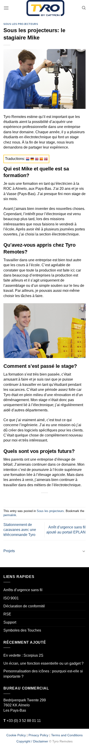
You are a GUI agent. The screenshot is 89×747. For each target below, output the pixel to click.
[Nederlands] (27, 159)
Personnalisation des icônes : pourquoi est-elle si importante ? (43, 673)
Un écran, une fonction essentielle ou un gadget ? (43, 663)
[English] (37, 159)
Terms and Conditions (67, 735)
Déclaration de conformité (24, 606)
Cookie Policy (16, 735)
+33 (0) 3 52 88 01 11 (22, 721)
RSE (7, 614)
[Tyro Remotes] (45, 8)
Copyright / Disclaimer (32, 741)
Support (9, 622)
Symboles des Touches (22, 630)
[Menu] (6, 7)
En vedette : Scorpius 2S (23, 655)
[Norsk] (46, 159)
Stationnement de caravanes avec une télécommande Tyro (19, 530)
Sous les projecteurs (20, 24)
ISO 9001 (11, 598)
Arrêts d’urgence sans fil (22, 590)
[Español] (41, 159)
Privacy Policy (38, 735)
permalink (9, 515)
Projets (9, 551)
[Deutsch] (32, 159)
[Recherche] (84, 7)
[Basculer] (84, 551)
